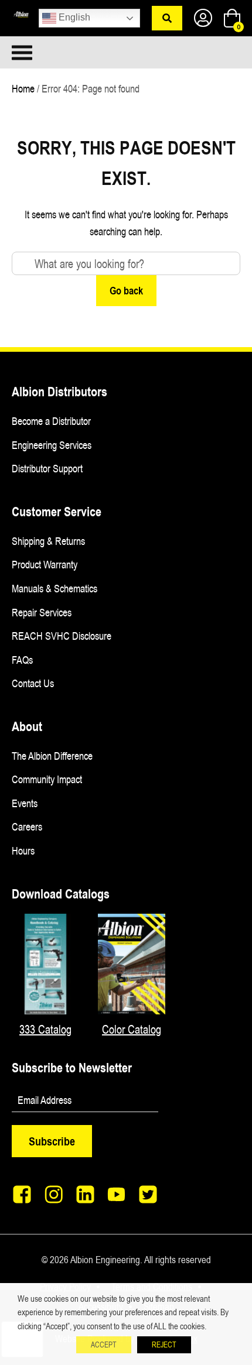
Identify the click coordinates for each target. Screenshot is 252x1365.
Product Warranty (44, 564)
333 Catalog (45, 1029)
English (73, 17)
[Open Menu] (69, 52)
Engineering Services (51, 444)
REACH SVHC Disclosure (61, 635)
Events (25, 803)
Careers (27, 826)
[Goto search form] (167, 18)
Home (23, 88)
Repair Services (41, 612)
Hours (23, 850)
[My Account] (203, 18)
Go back (126, 290)
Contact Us (33, 683)
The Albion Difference (52, 755)
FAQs (22, 659)
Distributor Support (47, 468)
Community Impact (47, 779)
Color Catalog (131, 1029)
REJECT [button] (164, 1344)
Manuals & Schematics (54, 588)
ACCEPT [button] (104, 1344)
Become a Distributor (51, 420)
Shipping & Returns (48, 540)
